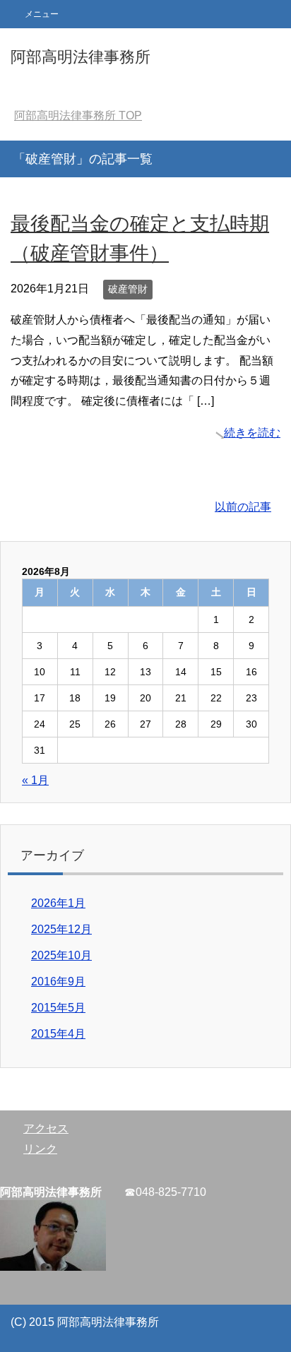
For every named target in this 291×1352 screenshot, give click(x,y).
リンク (40, 1149)
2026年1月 (58, 903)
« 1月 (35, 780)
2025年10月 (61, 955)
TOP (78, 115)
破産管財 (128, 289)
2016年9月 (58, 982)
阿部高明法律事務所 (80, 57)
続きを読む (252, 433)
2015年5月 (58, 1008)
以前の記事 (243, 507)
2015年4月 (58, 1034)
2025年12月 (61, 929)
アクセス (46, 1128)
